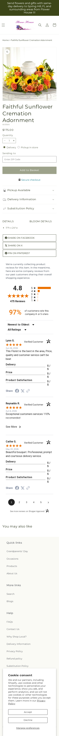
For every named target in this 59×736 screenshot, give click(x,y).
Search (10, 593)
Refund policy (14, 658)
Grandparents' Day (17, 551)
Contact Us (13, 629)
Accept (28, 712)
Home (5, 40)
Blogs (10, 601)
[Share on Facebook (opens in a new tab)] (17, 391)
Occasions (12, 558)
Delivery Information (18, 643)
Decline (28, 720)
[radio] (42, 288)
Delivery (12, 147)
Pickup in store (29, 147)
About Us (12, 573)
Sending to (14, 153)
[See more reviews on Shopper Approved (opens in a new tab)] (28, 391)
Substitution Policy (18, 665)
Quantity (7, 135)
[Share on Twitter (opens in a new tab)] (23, 391)
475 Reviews (20, 301)
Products (12, 566)
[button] (40, 25)
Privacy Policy (15, 651)
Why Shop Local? (17, 636)
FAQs (10, 621)
